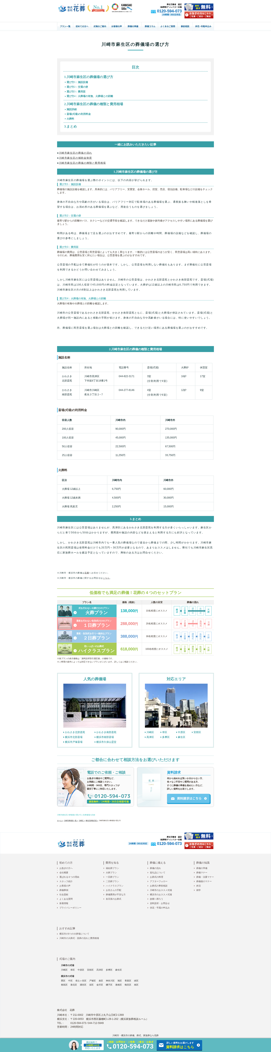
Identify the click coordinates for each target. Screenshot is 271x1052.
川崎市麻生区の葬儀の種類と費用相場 (82, 163)
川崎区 (150, 732)
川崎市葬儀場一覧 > (71, 820)
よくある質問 (66, 899)
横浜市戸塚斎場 (73, 742)
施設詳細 (72, 109)
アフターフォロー (158, 881)
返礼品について (157, 872)
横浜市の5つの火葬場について (74, 933)
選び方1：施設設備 (77, 82)
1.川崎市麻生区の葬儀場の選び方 (88, 77)
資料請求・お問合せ (160, 903)
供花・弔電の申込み (160, 907)
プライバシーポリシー (70, 907)
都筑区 (64, 984)
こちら (106, 578)
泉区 (101, 980)
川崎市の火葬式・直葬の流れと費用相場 (79, 938)
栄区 (91, 984)
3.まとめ (70, 126)
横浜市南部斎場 (105, 737)
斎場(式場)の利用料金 (79, 114)
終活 (198, 885)
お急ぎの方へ (66, 868)
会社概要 (63, 872)
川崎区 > (82, 820)
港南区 (118, 984)
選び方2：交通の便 (77, 86)
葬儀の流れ (155, 868)
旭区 (119, 980)
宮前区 (197, 732)
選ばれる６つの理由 (69, 877)
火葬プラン (111, 872)
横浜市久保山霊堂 (106, 742)
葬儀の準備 (201, 868)
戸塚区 (92, 980)
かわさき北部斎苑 (75, 732)
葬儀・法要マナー (205, 877)
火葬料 (70, 118)
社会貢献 (63, 894)
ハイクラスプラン (114, 885)
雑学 (198, 890)
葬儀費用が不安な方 (116, 894)
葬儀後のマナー (204, 881)
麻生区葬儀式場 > (92, 820)
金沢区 (99, 984)
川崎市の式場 (67, 965)
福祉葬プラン (112, 868)
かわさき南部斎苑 (106, 732)
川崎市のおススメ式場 (161, 890)
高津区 (150, 737)
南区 (136, 984)
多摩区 (166, 737)
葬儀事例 (63, 890)
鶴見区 (128, 984)
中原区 (181, 732)
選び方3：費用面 (76, 91)
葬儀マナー (201, 872)
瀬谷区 (83, 984)
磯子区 (109, 984)
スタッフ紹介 (66, 881)
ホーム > (60, 820)
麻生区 (181, 737)
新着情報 (63, 903)
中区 (70, 980)
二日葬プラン (112, 881)
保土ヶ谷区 (80, 980)
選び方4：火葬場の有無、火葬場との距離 (90, 96)
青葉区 (128, 980)
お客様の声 (64, 885)
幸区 (164, 732)
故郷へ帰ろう (156, 899)
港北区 (73, 984)
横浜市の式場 (67, 976)
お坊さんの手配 (113, 890)
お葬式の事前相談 (158, 885)
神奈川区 (110, 980)
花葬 (87, 573)
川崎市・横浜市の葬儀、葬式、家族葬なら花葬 (135, 1035)
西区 (63, 980)
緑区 (136, 980)
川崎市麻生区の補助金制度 (75, 158)
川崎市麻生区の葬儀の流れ (75, 153)
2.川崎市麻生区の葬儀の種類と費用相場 (93, 104)
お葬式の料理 (156, 877)
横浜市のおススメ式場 (161, 894)
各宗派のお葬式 (113, 899)
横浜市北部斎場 (73, 737)
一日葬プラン (112, 877)
